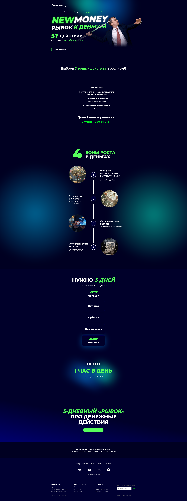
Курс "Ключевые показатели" (59, 491)
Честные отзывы (77, 491)
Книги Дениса (77, 489)
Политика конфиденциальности (124, 495)
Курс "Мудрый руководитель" (59, 489)
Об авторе (76, 487)
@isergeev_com (104, 489)
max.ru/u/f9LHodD (102, 487)
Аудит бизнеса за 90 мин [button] (57, 487)
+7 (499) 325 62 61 (104, 491)
